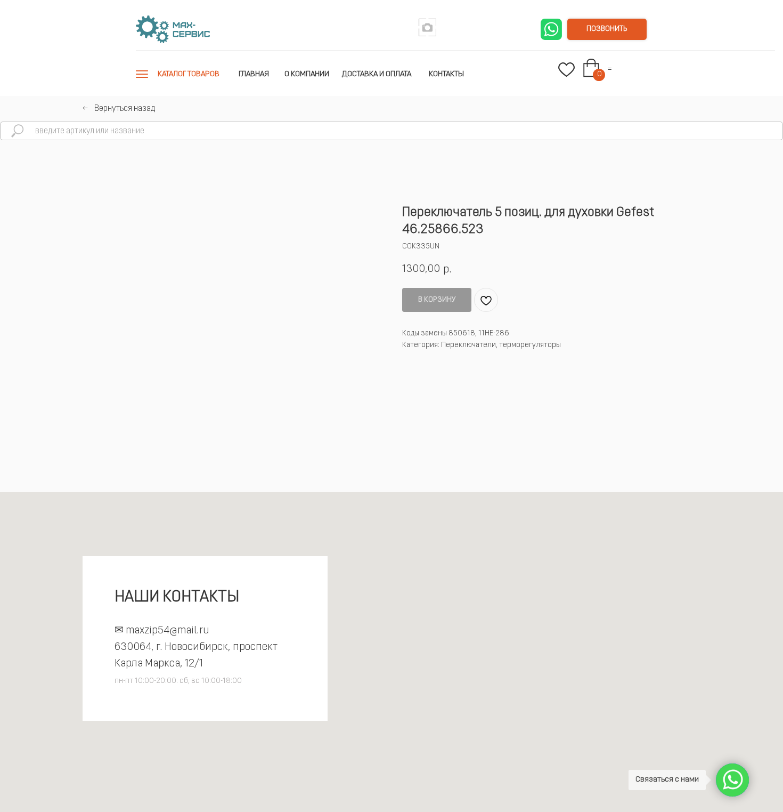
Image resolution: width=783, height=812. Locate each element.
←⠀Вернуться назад (119, 108)
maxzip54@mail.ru (167, 630)
